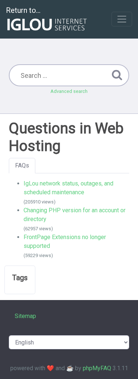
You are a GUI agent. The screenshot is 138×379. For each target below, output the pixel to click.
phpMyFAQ (97, 368)
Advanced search (69, 91)
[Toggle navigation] (122, 19)
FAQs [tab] (22, 165)
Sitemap (25, 316)
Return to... (23, 10)
